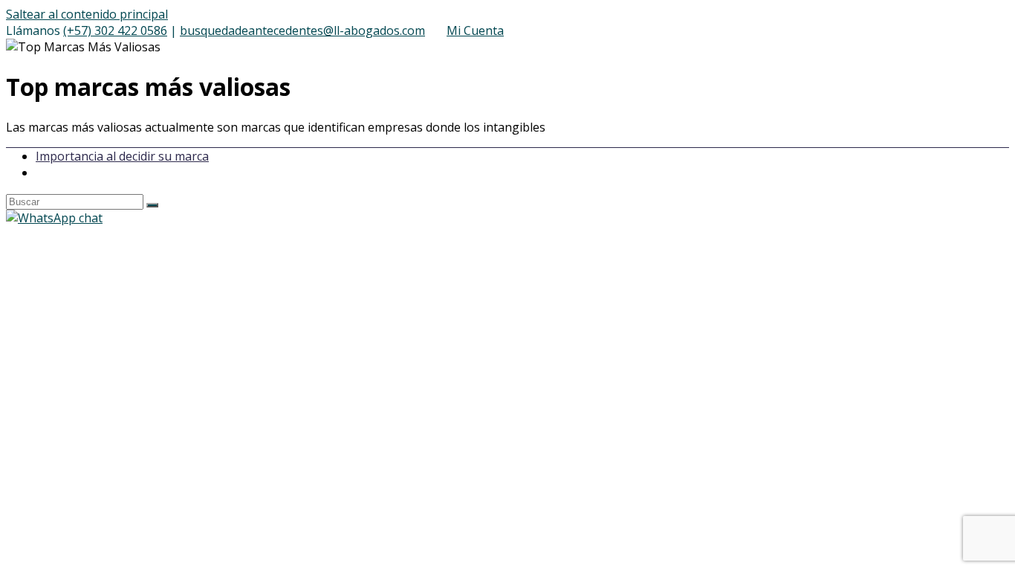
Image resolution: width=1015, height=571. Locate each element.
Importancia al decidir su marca (122, 156)
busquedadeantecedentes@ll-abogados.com (302, 30)
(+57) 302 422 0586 (115, 30)
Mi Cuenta (475, 30)
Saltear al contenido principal (87, 14)
